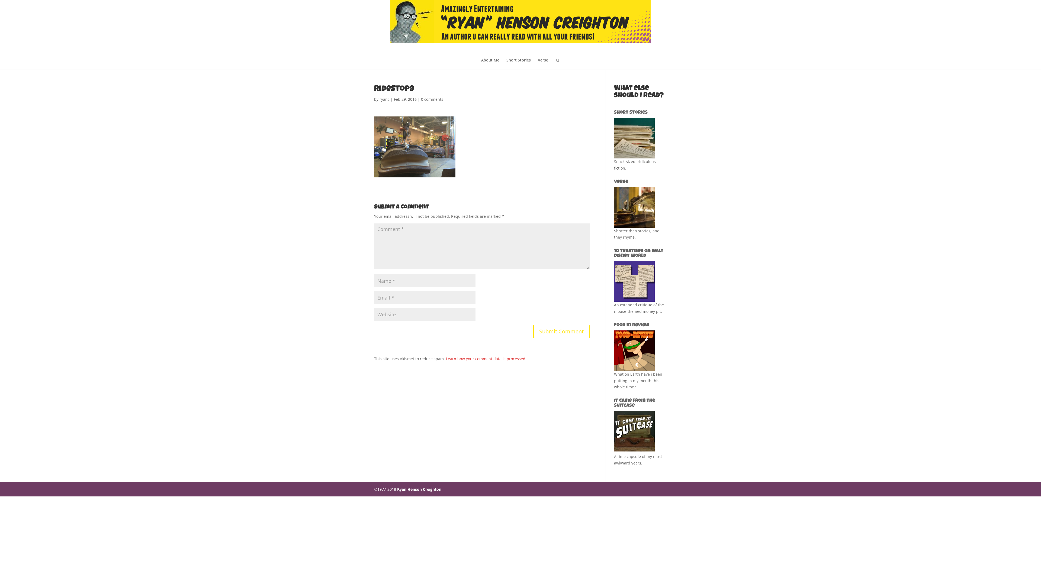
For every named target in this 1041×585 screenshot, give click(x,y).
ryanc (385, 99)
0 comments (432, 99)
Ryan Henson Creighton (419, 489)
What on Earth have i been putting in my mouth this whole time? (638, 381)
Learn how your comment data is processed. (486, 358)
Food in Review (631, 325)
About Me (490, 60)
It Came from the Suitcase (634, 403)
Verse (543, 60)
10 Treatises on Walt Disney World (638, 253)
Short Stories (518, 60)
